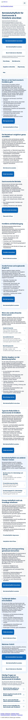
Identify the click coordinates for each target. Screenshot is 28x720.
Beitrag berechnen (8, 121)
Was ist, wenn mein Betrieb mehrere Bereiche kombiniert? (13, 700)
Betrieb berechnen (8, 299)
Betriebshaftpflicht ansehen (14, 47)
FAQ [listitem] (4, 72)
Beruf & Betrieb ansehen (10, 258)
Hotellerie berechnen (9, 252)
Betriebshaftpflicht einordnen (11, 403)
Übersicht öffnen (8, 216)
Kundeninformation (5, 715)
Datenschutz (14, 715)
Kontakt (2, 713)
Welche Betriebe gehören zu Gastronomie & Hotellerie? (13, 688)
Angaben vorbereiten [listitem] (9, 67)
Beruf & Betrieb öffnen (9, 638)
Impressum (19, 715)
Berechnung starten (8, 397)
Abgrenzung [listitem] (21, 67)
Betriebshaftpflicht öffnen (10, 127)
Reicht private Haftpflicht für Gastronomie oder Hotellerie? (13, 706)
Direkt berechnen (8, 174)
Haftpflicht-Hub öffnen (9, 541)
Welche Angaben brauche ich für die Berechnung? (13, 694)
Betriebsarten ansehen (9, 168)
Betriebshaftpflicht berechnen (14, 41)
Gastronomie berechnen (10, 210)
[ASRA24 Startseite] (7, 3)
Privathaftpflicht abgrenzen (11, 535)
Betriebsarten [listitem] (16, 61)
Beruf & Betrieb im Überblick (14, 53)
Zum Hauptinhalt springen (7, 6)
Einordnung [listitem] (6, 61)
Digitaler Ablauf (15, 713)
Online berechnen (8, 450)
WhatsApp (7, 713)
